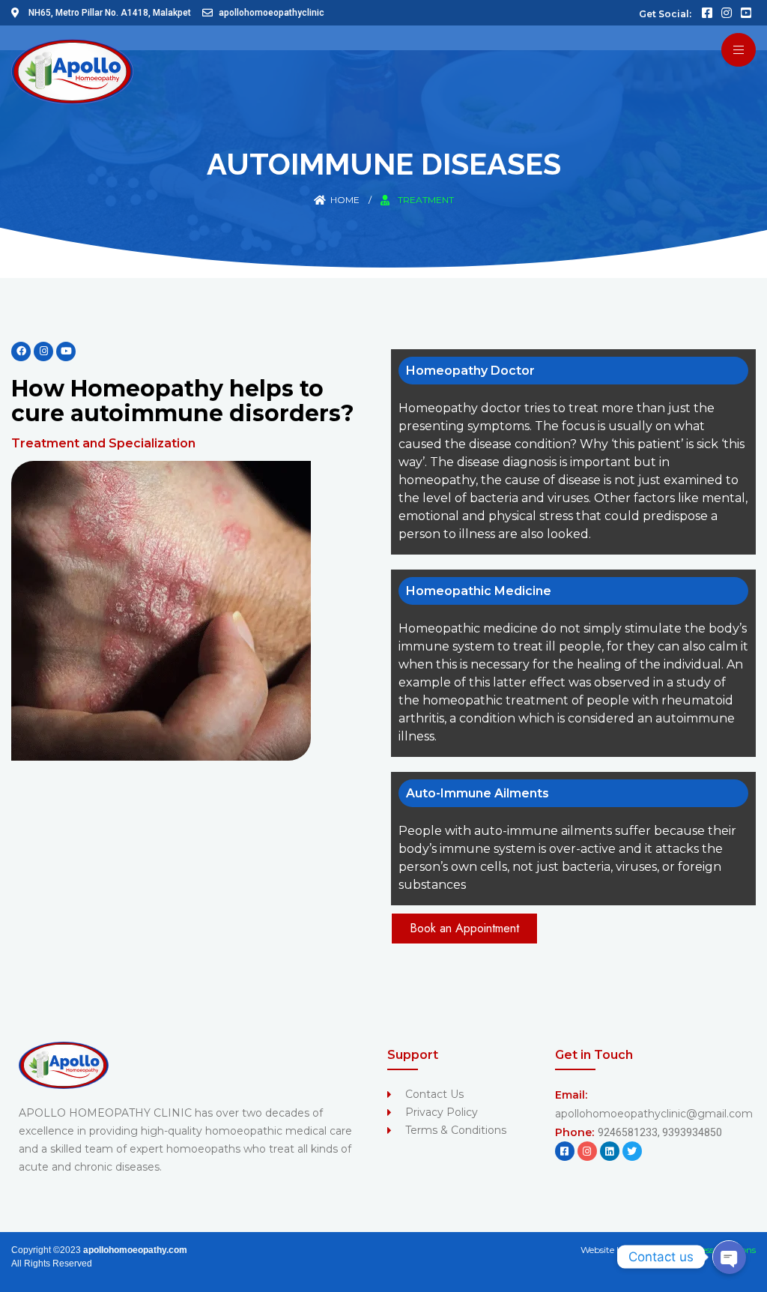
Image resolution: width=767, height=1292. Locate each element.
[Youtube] (66, 351)
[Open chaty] (728, 1256)
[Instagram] (43, 351)
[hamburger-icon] (738, 50)
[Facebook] (21, 351)
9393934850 (692, 1132)
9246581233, (630, 1132)
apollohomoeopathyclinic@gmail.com (654, 1113)
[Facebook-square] (565, 1151)
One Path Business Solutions (694, 1249)
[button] (464, 928)
